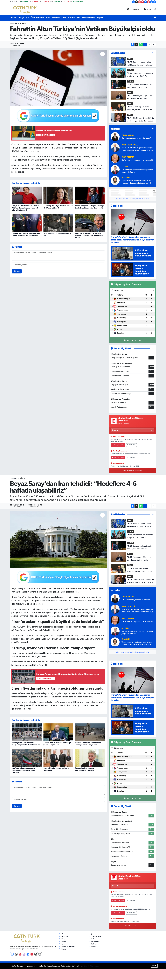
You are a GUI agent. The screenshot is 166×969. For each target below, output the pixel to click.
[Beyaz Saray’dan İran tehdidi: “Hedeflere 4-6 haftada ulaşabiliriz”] (58, 539)
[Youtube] (32, 954)
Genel (64, 934)
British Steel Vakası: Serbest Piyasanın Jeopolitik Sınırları (137, 171)
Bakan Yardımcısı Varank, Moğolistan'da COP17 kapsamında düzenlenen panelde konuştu (140, 75)
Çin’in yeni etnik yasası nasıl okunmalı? (137, 160)
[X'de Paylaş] (136, 44)
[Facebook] (12, 954)
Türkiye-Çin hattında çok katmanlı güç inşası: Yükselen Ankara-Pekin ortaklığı (137, 149)
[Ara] (155, 9)
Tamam (154, 965)
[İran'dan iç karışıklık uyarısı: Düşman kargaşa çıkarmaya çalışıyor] (27, 758)
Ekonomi (56, 18)
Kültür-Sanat (74, 18)
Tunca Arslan (128, 135)
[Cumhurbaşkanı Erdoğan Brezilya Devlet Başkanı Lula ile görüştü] (27, 223)
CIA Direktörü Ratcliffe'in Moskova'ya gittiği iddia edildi (140, 119)
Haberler (13, 23)
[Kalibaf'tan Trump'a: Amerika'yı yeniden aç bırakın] (58, 732)
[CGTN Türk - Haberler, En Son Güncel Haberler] (25, 9)
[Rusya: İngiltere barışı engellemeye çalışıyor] (90, 758)
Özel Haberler (37, 18)
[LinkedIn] (28, 954)
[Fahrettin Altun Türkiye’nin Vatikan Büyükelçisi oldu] (58, 78)
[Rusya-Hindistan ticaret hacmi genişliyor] (58, 758)
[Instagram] (24, 954)
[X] (16, 954)
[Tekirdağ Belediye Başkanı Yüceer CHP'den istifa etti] (58, 195)
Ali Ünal (125, 167)
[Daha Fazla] (145, 44)
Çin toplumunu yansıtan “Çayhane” (136, 138)
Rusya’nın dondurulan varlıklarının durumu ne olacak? (140, 63)
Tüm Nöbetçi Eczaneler (133, 470)
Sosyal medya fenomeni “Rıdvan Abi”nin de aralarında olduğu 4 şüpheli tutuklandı (25, 208)
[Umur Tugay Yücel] (115, 147)
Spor (63, 18)
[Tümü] (153, 53)
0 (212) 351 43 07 (119, 445)
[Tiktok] (36, 954)
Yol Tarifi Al (132, 445)
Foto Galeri (134, 9)
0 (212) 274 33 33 (119, 457)
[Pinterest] (20, 954)
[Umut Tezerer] (115, 158)
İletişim (93, 946)
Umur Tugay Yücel (130, 145)
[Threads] (40, 954)
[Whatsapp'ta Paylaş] (141, 44)
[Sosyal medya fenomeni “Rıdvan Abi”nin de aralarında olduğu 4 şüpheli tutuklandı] (27, 195)
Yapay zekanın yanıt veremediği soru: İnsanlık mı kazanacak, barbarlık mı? (137, 182)
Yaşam (100, 18)
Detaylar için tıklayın (132, 340)
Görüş (64, 941)
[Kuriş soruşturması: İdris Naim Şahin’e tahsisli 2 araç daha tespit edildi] (90, 223)
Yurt (48, 18)
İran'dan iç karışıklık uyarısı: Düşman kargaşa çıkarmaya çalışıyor (23, 770)
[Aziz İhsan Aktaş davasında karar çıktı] (58, 223)
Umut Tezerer (128, 157)
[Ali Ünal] (115, 169)
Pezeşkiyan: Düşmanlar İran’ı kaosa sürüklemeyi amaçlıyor (139, 97)
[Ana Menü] (155, 17)
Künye (64, 949)
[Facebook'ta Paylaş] (132, 44)
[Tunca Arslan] (115, 137)
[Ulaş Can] (115, 180)
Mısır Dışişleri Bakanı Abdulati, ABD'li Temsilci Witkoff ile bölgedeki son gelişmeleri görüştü (140, 108)
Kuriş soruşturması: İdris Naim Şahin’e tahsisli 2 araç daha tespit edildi (89, 235)
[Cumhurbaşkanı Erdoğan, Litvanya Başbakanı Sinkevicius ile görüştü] (90, 195)
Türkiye (21, 18)
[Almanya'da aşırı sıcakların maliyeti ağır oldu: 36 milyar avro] (27, 732)
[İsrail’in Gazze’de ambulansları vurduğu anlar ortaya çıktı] (90, 732)
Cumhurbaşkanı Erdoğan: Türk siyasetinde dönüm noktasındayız (140, 86)
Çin (27, 18)
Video (148, 9)
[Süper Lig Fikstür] (153, 348)
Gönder (16, 271)
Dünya (13, 18)
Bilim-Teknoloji (88, 18)
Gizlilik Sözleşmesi (68, 946)
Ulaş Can (126, 178)
